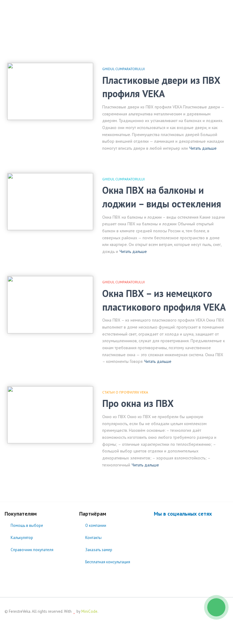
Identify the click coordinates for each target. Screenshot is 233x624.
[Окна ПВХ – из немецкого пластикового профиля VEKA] (50, 304)
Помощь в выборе (27, 525)
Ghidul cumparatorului (123, 68)
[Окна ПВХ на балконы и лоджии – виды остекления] (50, 201)
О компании (95, 525)
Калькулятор (22, 537)
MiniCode (89, 611)
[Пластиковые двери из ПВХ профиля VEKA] (50, 91)
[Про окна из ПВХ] (50, 414)
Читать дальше (203, 148)
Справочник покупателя (32, 549)
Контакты (93, 537)
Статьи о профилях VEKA (125, 392)
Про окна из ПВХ (138, 403)
